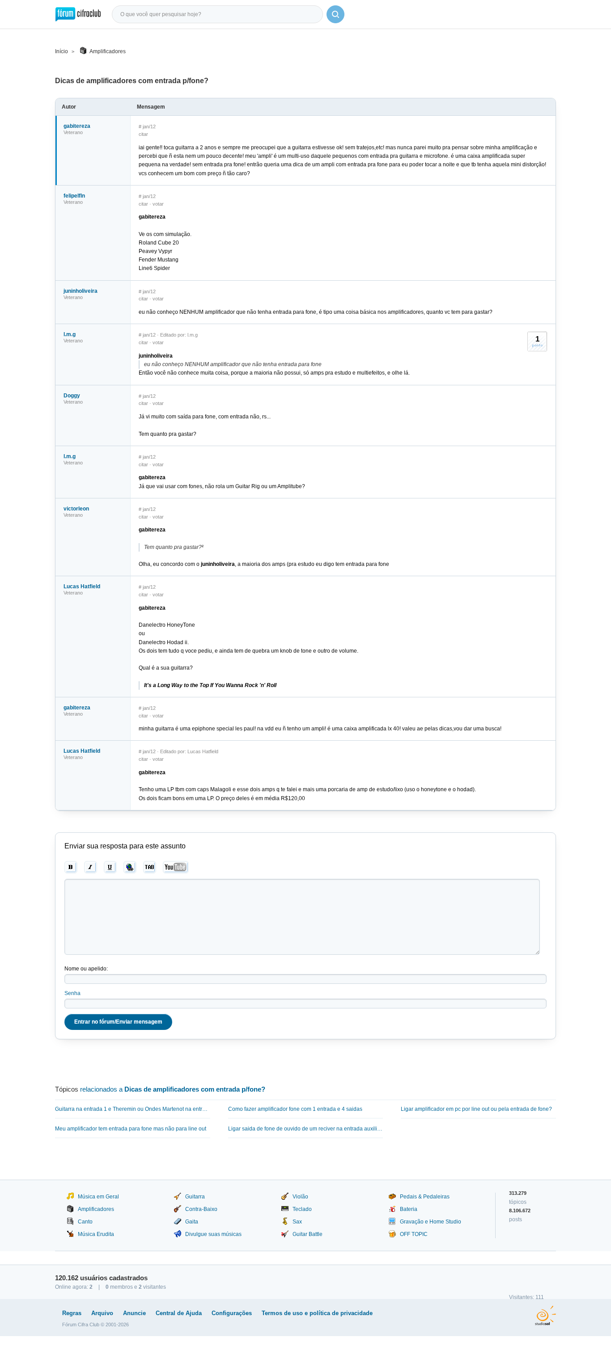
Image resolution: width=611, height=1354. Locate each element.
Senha (72, 993)
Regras (71, 1313)
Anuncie (134, 1313)
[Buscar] (335, 14)
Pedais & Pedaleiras (425, 1197)
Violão (300, 1197)
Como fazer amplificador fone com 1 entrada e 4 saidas (295, 1109)
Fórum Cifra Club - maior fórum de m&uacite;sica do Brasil (78, 14)
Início (61, 51)
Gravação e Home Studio (430, 1222)
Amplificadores (107, 51)
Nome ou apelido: (86, 969)
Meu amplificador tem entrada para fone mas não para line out (130, 1129)
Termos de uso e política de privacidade (317, 1313)
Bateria (408, 1209)
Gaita (191, 1222)
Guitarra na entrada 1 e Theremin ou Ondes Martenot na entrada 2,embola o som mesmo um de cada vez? (132, 1109)
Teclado (302, 1209)
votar (158, 204)
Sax (297, 1222)
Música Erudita (96, 1234)
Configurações (232, 1313)
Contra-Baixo (201, 1209)
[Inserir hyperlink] (129, 867)
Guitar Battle (307, 1234)
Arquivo (102, 1313)
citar (143, 134)
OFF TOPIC (414, 1234)
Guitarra (195, 1197)
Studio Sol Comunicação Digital (545, 1315)
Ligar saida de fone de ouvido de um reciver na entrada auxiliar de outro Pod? (305, 1129)
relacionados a (172, 1089)
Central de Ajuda (179, 1313)
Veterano (73, 132)
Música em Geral (98, 1197)
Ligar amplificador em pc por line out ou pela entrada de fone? (476, 1109)
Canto (85, 1222)
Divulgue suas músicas (213, 1234)
